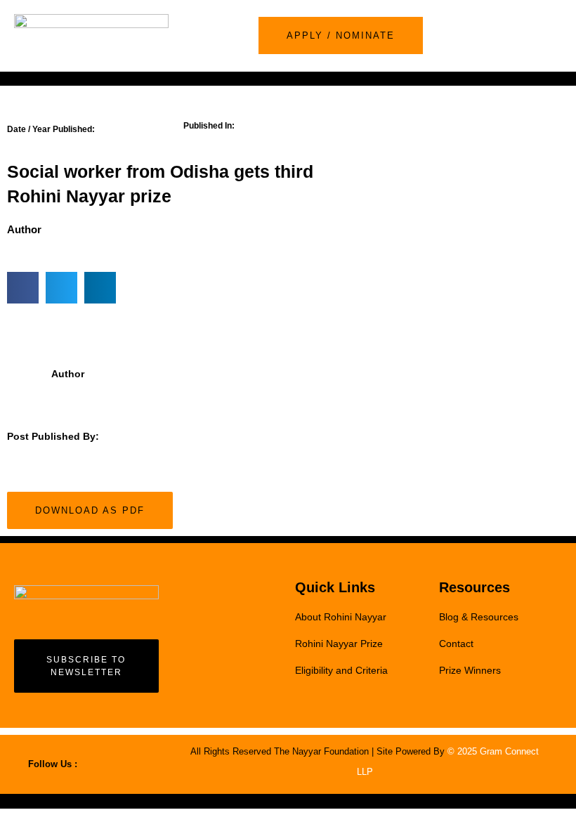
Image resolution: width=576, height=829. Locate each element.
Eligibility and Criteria (341, 670)
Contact (456, 643)
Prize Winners (470, 670)
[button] (556, 35)
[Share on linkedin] (100, 287)
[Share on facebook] (23, 287)
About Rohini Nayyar (340, 616)
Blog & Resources (478, 616)
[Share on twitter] (61, 287)
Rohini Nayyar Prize (339, 643)
